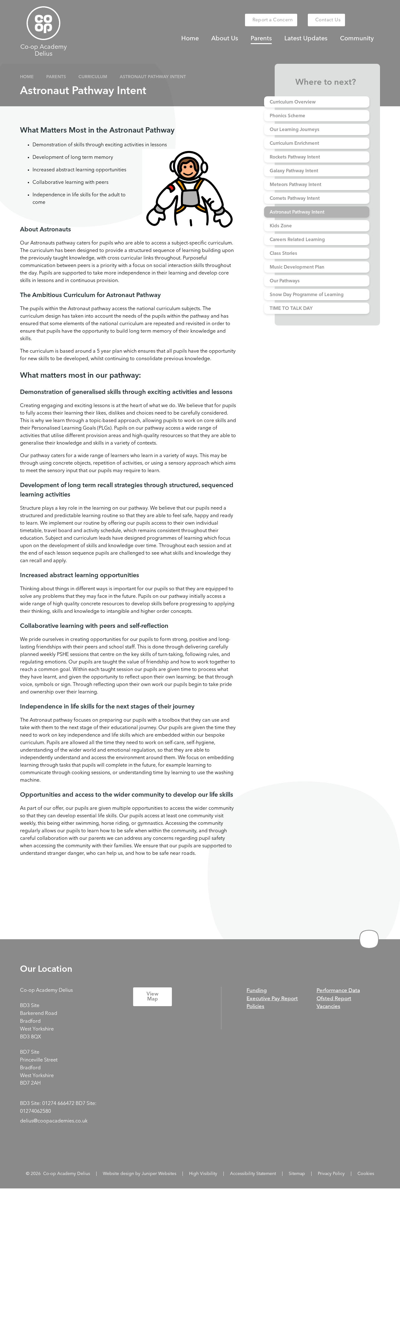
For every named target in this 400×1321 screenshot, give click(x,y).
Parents (56, 77)
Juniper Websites (159, 1174)
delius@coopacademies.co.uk (54, 1121)
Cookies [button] (366, 1174)
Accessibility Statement (253, 1174)
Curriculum (92, 77)
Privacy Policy (331, 1174)
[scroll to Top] (369, 939)
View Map (152, 997)
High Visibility (203, 1174)
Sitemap (297, 1174)
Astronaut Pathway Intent (153, 77)
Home (27, 77)
